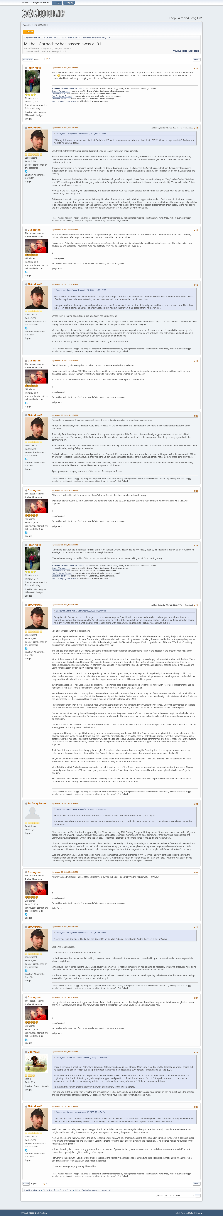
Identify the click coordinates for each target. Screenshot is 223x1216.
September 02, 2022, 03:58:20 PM (65, 872)
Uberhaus (34, 1051)
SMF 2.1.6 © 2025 (27, 1213)
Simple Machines (41, 1213)
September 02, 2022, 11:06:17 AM (65, 229)
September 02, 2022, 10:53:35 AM (65, 127)
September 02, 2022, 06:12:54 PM (65, 1052)
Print (196, 59)
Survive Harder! (58, 93)
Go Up (26, 1183)
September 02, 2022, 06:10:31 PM (65, 997)
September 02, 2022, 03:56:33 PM (65, 803)
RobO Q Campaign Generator (64, 101)
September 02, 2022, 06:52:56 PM (65, 1106)
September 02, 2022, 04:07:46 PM (65, 926)
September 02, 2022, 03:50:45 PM (65, 605)
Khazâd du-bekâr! (59, 98)
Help (177, 1213)
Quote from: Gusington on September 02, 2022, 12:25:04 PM (81, 809)
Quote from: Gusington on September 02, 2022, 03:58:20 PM (81, 932)
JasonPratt (34, 67)
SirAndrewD (35, 127)
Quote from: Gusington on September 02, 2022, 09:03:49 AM (81, 133)
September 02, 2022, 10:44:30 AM (65, 68)
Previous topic (179, 50)
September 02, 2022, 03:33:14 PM (65, 545)
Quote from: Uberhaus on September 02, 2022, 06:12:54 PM (80, 1112)
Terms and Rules (187, 1213)
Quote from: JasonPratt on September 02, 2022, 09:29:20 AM (81, 611)
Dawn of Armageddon (61, 91)
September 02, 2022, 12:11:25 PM (65, 415)
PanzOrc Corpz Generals (62, 96)
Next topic (193, 50)
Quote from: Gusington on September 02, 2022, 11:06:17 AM (81, 290)
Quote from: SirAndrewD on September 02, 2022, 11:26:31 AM (81, 1057)
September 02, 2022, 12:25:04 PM (65, 490)
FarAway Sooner (37, 803)
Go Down (27, 59)
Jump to (160, 1195)
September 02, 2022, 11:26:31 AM (65, 284)
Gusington (34, 229)
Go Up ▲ (199, 1213)
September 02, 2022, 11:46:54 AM (65, 360)
